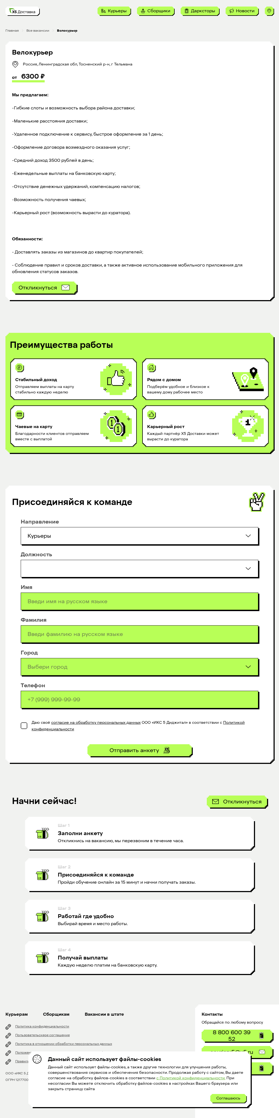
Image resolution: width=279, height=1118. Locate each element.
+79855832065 (237, 1107)
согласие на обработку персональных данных (96, 722)
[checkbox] (24, 725)
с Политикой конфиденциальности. (190, 1078)
